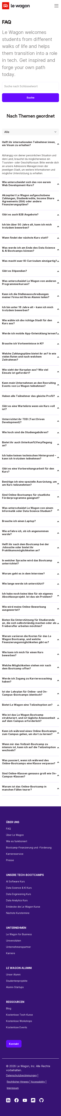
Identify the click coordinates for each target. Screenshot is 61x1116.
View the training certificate (21, 1081)
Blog (8, 1008)
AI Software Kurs (15, 881)
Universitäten (13, 940)
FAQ (8, 828)
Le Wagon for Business (19, 934)
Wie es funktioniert (16, 841)
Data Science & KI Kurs (19, 887)
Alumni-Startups (15, 987)
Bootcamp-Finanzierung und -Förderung (29, 847)
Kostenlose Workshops (19, 1021)
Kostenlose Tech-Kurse (19, 1014)
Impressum (13, 1088)
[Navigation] (56, 6)
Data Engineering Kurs (18, 894)
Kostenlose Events (16, 1027)
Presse (10, 860)
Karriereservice (14, 853)
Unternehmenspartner (18, 946)
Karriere (10, 953)
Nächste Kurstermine (17, 913)
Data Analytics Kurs (17, 900)
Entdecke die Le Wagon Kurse (23, 906)
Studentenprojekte (16, 980)
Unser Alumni (13, 974)
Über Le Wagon (15, 834)
